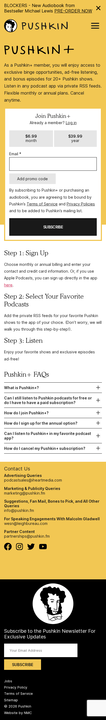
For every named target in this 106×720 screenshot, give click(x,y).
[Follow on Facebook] (8, 549)
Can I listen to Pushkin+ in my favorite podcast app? (47, 435)
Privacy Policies (81, 204)
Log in (71, 122)
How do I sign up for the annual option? (40, 423)
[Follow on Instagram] (19, 548)
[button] (31, 138)
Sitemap (11, 700)
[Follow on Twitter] (31, 548)
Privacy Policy (15, 687)
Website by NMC (18, 713)
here (8, 285)
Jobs (8, 681)
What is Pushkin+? (21, 387)
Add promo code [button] (32, 178)
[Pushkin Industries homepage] (36, 25)
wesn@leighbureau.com (26, 523)
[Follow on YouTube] (43, 547)
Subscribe (22, 664)
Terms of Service (42, 204)
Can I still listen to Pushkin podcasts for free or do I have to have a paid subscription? (48, 400)
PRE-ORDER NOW (73, 11)
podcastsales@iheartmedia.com (33, 480)
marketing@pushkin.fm (24, 493)
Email (15, 153)
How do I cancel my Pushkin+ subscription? (44, 448)
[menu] (95, 26)
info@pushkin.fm (19, 510)
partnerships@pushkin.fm (27, 536)
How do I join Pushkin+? (26, 413)
